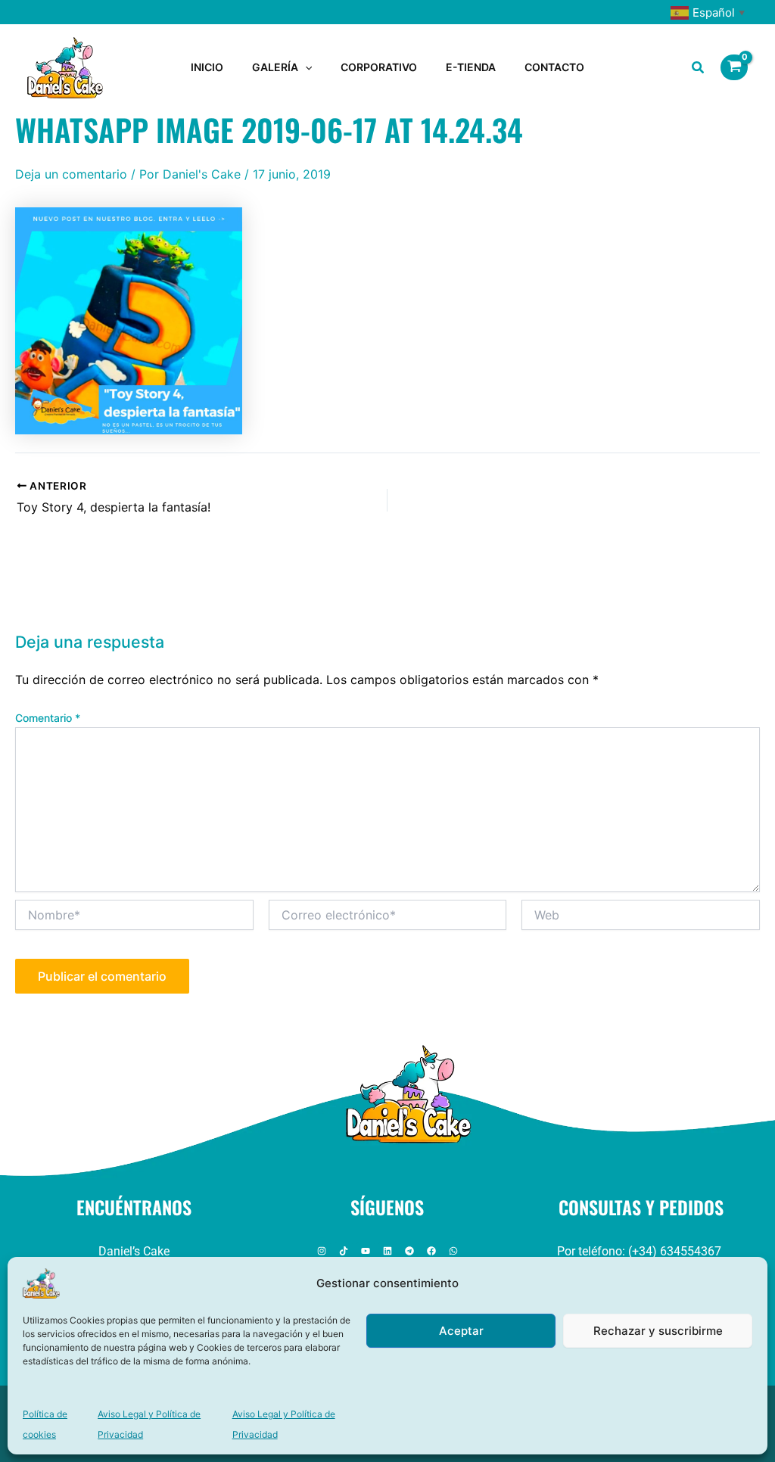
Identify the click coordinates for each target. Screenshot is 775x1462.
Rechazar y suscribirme (658, 1331)
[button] (305, 67)
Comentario (47, 717)
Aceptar (461, 1331)
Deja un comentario (71, 174)
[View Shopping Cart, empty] (734, 67)
